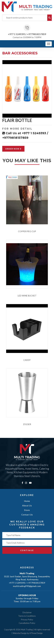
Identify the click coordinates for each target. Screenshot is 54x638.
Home (27, 501)
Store (27, 510)
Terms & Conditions (27, 616)
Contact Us (27, 514)
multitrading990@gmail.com (27, 586)
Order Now (12, 149)
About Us (27, 505)
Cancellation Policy (27, 623)
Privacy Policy (27, 619)
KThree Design (36, 633)
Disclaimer (27, 612)
